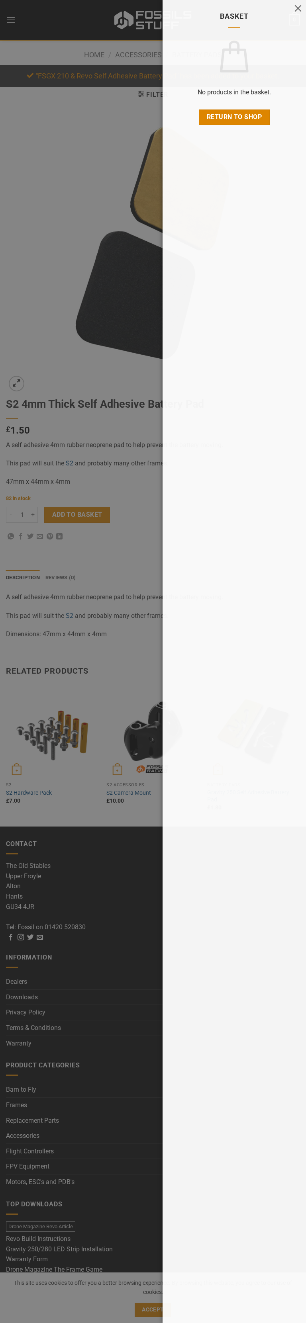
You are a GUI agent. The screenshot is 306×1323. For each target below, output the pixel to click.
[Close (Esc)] (298, 8)
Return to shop (234, 117)
